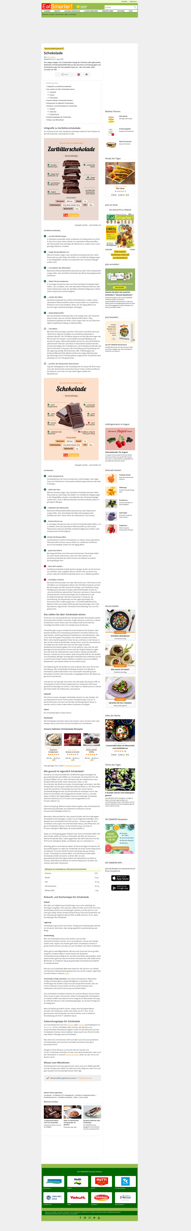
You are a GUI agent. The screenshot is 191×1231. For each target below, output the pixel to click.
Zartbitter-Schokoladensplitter (85, 1095)
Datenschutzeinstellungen (98, 1212)
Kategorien (74, 1214)
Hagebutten (123, 525)
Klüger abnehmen (91, 11)
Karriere (54, 1212)
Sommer (47, 11)
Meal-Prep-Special (125, 141)
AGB (71, 1212)
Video (67, 973)
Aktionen (121, 11)
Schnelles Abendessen (120, 636)
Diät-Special (123, 116)
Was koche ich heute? (120, 669)
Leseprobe (108, 249)
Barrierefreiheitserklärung (53, 1214)
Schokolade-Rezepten (72, 766)
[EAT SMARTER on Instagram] (90, 1217)
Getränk (71, 1025)
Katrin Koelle (51, 57)
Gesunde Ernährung (72, 11)
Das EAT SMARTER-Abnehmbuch (116, 345)
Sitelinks (60, 1212)
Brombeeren (123, 500)
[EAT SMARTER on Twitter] (94, 1217)
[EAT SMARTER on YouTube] (99, 1217)
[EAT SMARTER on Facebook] (80, 1217)
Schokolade (47, 1095)
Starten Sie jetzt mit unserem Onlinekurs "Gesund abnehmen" (119, 293)
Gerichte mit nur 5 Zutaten (120, 703)
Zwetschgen (123, 513)
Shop (131, 11)
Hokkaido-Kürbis (125, 475)
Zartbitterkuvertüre (50, 1097)
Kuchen (49, 1027)
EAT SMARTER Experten (84, 1078)
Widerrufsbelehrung (114, 1212)
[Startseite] (57, 6)
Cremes (81, 1025)
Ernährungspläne (125, 129)
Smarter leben (107, 11)
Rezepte (57, 11)
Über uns (47, 1212)
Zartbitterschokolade (65, 1097)
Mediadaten (66, 1214)
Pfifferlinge (123, 487)
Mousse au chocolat (72, 752)
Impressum (77, 1212)
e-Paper (132, 249)
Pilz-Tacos (120, 188)
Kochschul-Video (72, 1055)
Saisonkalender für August (116, 452)
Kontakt (66, 1212)
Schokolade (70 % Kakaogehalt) (63, 1095)
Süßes (76, 1097)
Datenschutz (85, 1212)
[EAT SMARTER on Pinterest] (85, 1217)
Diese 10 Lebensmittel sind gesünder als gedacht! (71, 1123)
